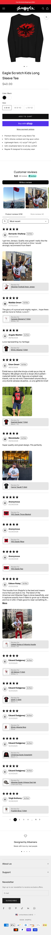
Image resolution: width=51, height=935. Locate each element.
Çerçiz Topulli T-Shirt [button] (19, 487)
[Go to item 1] (14, 197)
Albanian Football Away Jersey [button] (23, 287)
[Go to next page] (40, 819)
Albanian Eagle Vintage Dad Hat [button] (23, 782)
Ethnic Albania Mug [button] (18, 727)
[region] (25, 841)
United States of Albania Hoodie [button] (23, 644)
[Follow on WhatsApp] (34, 908)
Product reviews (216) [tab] (14, 214)
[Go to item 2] (36, 197)
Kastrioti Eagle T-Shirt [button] (19, 422)
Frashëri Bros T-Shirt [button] (19, 811)
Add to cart (25, 116)
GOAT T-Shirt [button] (16, 700)
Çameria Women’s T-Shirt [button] (21, 319)
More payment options (25, 129)
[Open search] (4, 221)
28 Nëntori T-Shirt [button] (18, 672)
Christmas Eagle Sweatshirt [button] (21, 755)
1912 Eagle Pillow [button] (17, 542)
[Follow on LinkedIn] (28, 908)
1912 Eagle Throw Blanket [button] (21, 514)
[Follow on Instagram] (10, 908)
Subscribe (11, 901)
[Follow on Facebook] (3, 908)
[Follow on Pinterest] (16, 908)
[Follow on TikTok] (22, 908)
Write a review (25, 182)
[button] (17, 266)
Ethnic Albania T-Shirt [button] (19, 350)
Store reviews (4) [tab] (37, 214)
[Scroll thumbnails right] (46, 198)
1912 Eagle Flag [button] (17, 569)
